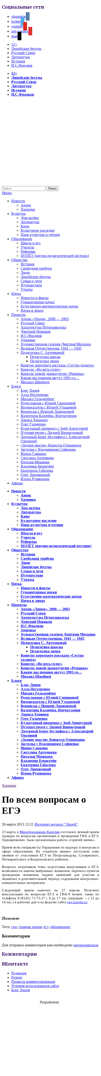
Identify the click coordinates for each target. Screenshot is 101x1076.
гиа (14, 927)
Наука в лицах (32, 310)
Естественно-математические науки (49, 306)
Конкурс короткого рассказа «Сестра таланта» (57, 365)
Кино (25, 226)
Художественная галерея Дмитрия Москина (56, 344)
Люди (25, 272)
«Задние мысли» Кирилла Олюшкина (51, 445)
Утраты (27, 289)
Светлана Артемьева (37, 458)
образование (60, 927)
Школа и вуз (30, 243)
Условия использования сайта (35, 986)
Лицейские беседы (26, 49)
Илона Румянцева (35, 479)
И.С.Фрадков (21, 65)
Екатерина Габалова (37, 470)
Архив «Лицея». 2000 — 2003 (45, 319)
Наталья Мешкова (35, 462)
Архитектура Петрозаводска (43, 327)
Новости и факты (35, 298)
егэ (45, 927)
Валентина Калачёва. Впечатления (48, 416)
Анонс (26, 205)
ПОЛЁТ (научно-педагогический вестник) (55, 256)
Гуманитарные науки (37, 302)
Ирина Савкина (33, 454)
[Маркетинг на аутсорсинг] (50, 1068)
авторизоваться (86, 945)
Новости (18, 201)
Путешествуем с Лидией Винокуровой (52, 433)
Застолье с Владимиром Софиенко (48, 449)
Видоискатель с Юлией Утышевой (48, 407)
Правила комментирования (33, 982)
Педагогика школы (45, 357)
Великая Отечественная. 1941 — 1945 (51, 348)
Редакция (18, 973)
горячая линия (30, 927)
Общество (19, 260)
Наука (16, 294)
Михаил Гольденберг (37, 399)
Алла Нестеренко (34, 395)
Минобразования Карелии (39, 832)
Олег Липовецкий (35, 475)
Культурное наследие (37, 230)
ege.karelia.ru (77, 902)
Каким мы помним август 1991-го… (50, 378)
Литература (20, 57)
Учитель (27, 247)
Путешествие (31, 285)
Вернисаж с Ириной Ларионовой (47, 412)
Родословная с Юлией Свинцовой (48, 403)
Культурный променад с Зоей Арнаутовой (54, 428)
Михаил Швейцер (35, 382)
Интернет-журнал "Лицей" (56, 824)
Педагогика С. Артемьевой (42, 353)
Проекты (18, 315)
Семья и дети (31, 281)
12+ (14, 44)
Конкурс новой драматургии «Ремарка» (53, 374)
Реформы (28, 251)
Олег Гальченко (33, 424)
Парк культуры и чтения (40, 235)
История (18, 61)
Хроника (28, 209)
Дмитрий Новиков (35, 331)
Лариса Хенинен (34, 420)
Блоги (16, 386)
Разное (16, 977)
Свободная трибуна (36, 268)
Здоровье (28, 340)
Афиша (17, 483)
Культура (18, 214)
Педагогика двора (44, 361)
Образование (21, 239)
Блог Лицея (30, 390)
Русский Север (23, 53)
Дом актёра (30, 218)
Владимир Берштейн (37, 466)
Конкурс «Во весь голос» (41, 369)
